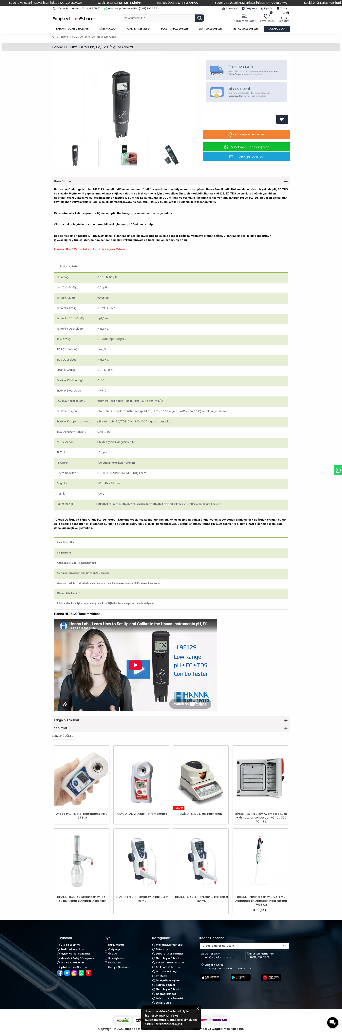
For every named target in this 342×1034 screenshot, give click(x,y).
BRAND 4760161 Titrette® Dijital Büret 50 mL (201, 899)
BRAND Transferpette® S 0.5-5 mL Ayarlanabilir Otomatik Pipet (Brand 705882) (261, 900)
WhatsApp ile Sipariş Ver (250, 147)
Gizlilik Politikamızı (157, 1024)
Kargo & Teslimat (66, 720)
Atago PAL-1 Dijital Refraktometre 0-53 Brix (82, 816)
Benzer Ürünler (63, 736)
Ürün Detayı (62, 181)
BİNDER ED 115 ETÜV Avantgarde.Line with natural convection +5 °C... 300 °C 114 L (261, 817)
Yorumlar (60, 728)
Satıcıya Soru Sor (251, 157)
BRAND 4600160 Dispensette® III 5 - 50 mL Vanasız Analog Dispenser (82, 899)
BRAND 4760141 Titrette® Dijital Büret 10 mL (141, 899)
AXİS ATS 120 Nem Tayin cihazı (201, 814)
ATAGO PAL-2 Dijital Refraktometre (142, 814)
